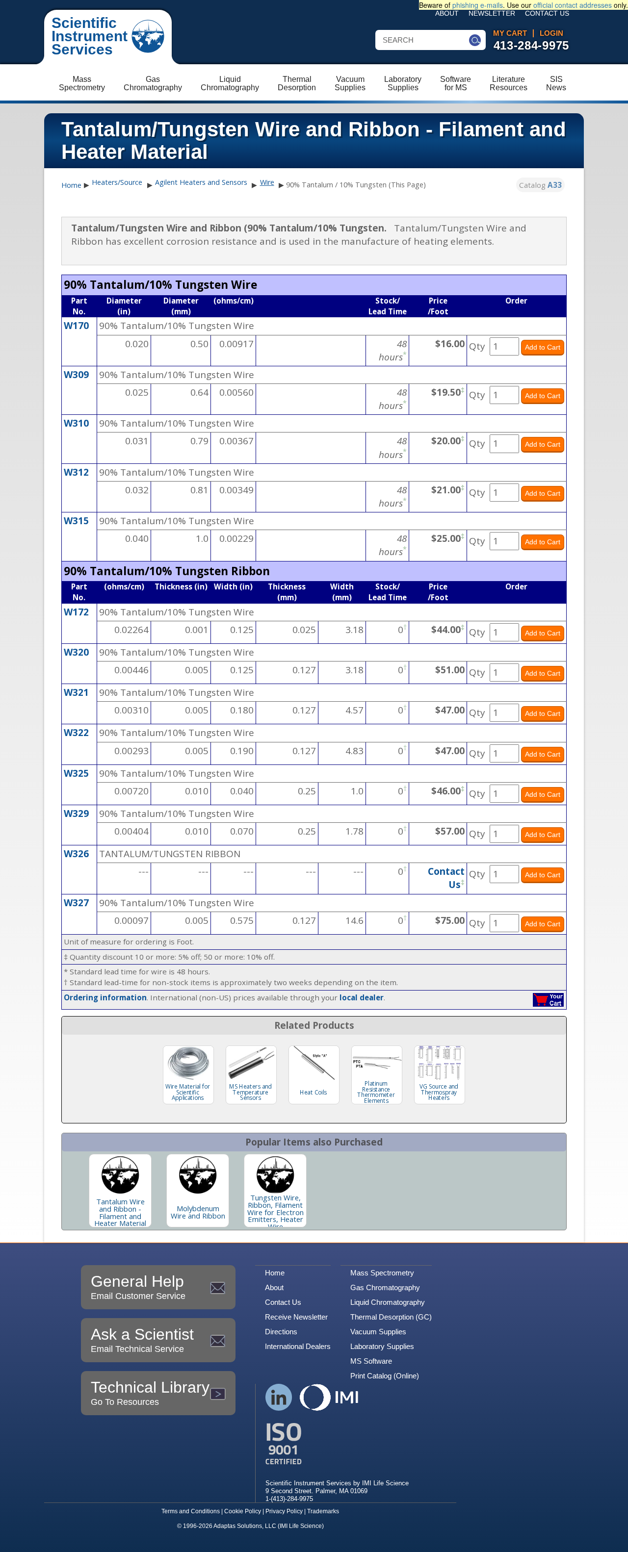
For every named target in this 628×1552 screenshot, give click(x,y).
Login (551, 33)
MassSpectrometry (82, 83)
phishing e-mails (477, 5)
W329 (76, 813)
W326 (76, 853)
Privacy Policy (284, 1511)
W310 (76, 423)
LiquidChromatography (230, 83)
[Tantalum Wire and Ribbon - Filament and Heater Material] (120, 1175)
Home (71, 185)
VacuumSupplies (350, 83)
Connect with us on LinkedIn (278, 1397)
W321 (76, 692)
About (447, 13)
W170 (76, 325)
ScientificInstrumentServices (90, 36)
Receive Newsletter (296, 1317)
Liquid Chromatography (387, 1302)
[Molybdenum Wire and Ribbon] (198, 1175)
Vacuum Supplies (378, 1331)
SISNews (556, 83)
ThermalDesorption (297, 83)
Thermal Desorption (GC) (391, 1317)
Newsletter (492, 13)
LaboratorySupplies (402, 83)
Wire (267, 182)
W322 (76, 732)
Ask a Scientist (142, 1339)
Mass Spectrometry (382, 1273)
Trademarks (323, 1511)
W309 (76, 374)
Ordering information (105, 997)
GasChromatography (153, 83)
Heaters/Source (117, 182)
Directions (281, 1331)
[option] (120, 1190)
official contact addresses (572, 5)
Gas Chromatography (385, 1287)
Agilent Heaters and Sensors (201, 182)
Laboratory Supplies (382, 1346)
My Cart (510, 33)
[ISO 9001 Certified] (337, 1444)
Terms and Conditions (190, 1511)
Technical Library (150, 1392)
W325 (76, 773)
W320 (76, 652)
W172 (76, 612)
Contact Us (547, 13)
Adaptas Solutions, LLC (244, 1526)
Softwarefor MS (455, 83)
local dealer (362, 997)
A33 (555, 184)
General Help (138, 1286)
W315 (76, 520)
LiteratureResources (508, 83)
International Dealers (298, 1346)
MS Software (371, 1361)
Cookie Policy (242, 1511)
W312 (76, 472)
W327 (76, 902)
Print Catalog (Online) (384, 1376)
